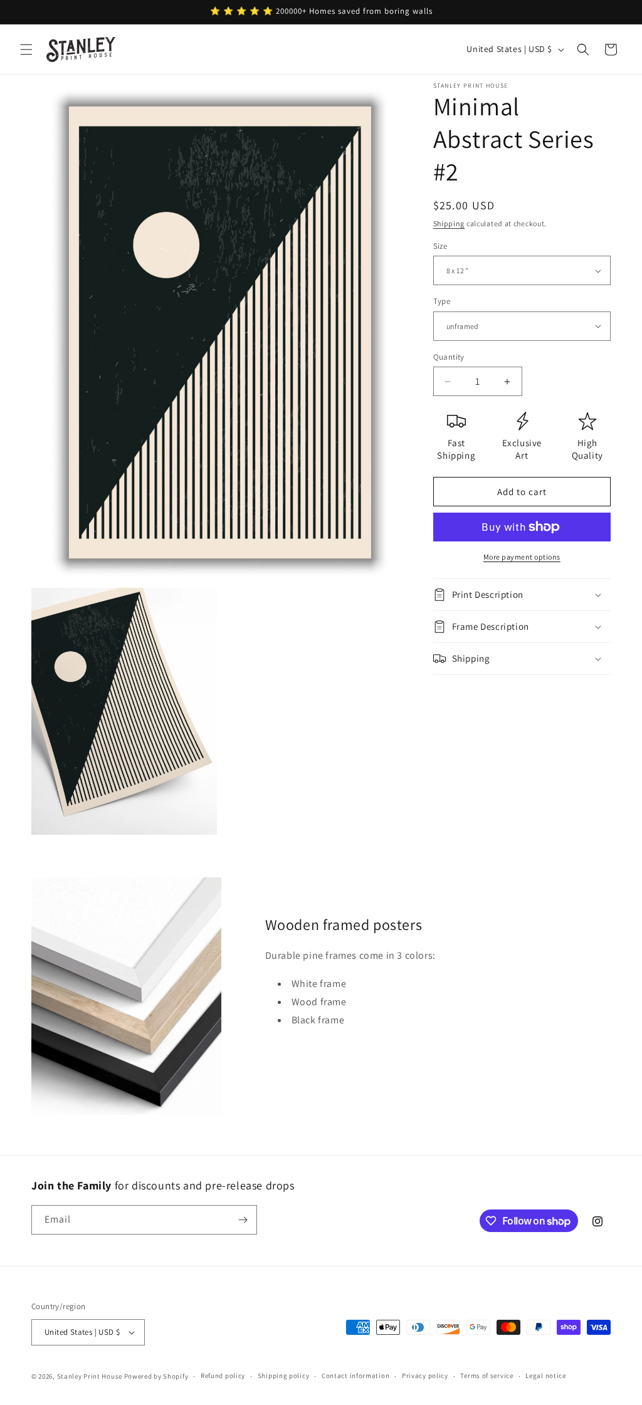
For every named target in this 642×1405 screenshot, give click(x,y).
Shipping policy (284, 1375)
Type (442, 301)
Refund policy (223, 1375)
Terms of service (486, 1375)
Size (440, 246)
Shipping (449, 223)
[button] (26, 49)
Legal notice (545, 1375)
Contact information (355, 1375)
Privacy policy (425, 1375)
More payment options (521, 556)
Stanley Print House (89, 1376)
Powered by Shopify (156, 1376)
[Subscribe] (242, 1220)
